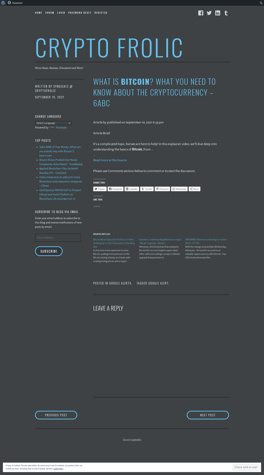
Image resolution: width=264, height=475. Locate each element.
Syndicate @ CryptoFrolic (54, 88)
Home (38, 12)
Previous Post (61, 415)
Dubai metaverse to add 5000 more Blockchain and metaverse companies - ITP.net (60, 181)
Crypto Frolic (109, 47)
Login (61, 12)
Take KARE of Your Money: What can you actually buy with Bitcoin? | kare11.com (60, 151)
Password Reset (80, 12)
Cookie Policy (58, 469)
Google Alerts (120, 283)
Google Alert (158, 283)
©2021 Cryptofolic (132, 439)
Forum (49, 12)
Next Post (214, 415)
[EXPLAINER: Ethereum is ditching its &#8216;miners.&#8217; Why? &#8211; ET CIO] (208, 248)
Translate (61, 127)
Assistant (17, 2)
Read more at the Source (110, 160)
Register (100, 12)
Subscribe (48, 251)
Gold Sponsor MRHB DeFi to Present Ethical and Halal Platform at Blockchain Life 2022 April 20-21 (60, 194)
